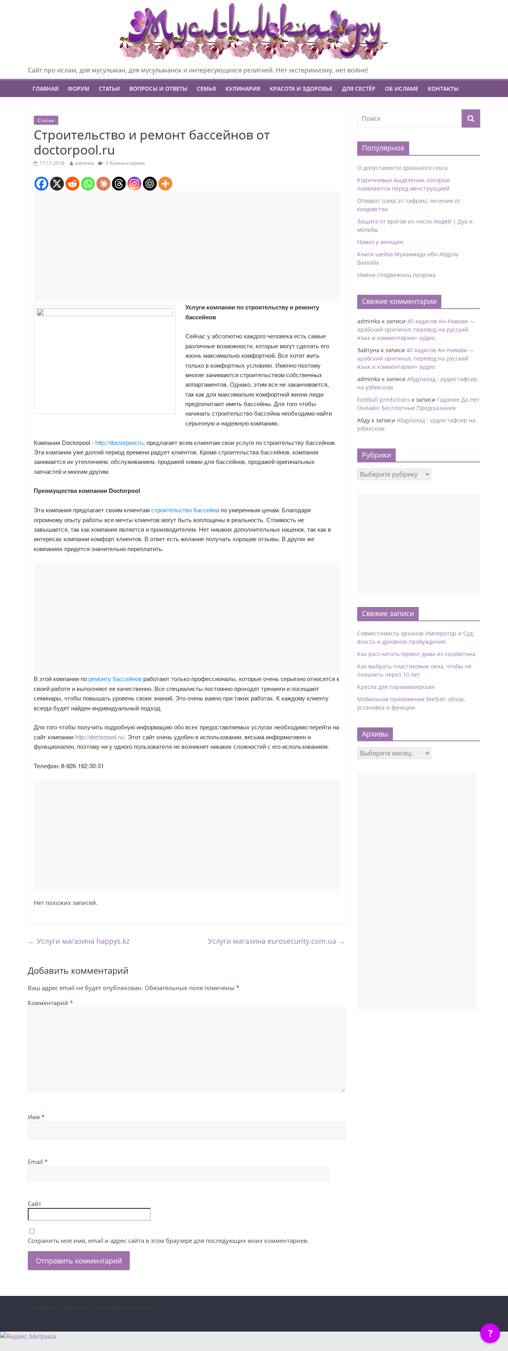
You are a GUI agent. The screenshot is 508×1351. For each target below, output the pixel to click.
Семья (206, 88)
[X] (57, 184)
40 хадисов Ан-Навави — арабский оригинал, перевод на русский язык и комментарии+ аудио (416, 329)
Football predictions (383, 399)
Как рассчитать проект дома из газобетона (416, 654)
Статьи (109, 88)
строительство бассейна (185, 510)
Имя (36, 1117)
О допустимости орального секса (402, 168)
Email (38, 1162)
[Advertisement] (186, 246)
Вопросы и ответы (158, 88)
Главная (45, 88)
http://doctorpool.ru (119, 442)
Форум (78, 88)
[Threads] (119, 184)
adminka (84, 163)
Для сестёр (358, 88)
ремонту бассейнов (115, 678)
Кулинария (242, 88)
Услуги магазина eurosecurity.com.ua (276, 941)
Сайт (34, 1204)
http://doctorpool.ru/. (100, 737)
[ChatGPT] (150, 184)
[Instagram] (134, 184)
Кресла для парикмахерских (396, 687)
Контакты (443, 88)
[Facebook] (41, 184)
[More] (165, 184)
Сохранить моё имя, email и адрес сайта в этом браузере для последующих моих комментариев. (168, 1240)
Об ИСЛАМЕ (401, 88)
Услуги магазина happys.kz (78, 941)
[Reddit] (72, 184)
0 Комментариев (124, 163)
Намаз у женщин (380, 242)
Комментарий (50, 1003)
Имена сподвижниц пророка (396, 275)
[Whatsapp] (88, 184)
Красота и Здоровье (301, 88)
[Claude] (103, 184)
